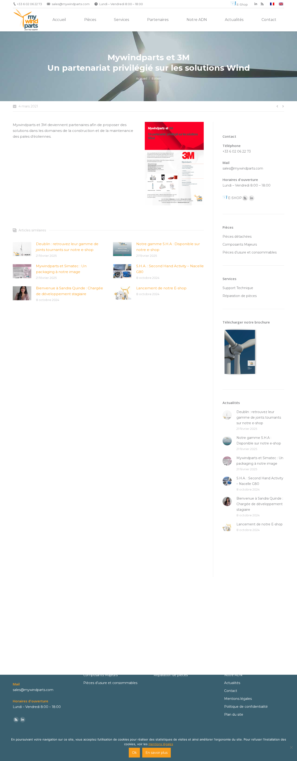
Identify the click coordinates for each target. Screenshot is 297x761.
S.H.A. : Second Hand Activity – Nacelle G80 (170, 269)
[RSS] (262, 4)
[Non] (291, 747)
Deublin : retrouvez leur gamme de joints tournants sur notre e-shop (67, 247)
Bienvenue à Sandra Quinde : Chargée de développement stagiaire (69, 291)
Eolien (156, 78)
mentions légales (160, 744)
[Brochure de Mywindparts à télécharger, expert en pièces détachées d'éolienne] (240, 376)
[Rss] (245, 198)
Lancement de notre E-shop (161, 288)
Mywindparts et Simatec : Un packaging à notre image (61, 269)
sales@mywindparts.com (71, 4)
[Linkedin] (251, 198)
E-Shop (242, 4)
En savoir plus (156, 753)
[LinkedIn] (255, 4)
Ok (134, 753)
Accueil (141, 78)
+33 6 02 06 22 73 (29, 4)
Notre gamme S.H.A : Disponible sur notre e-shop (168, 247)
